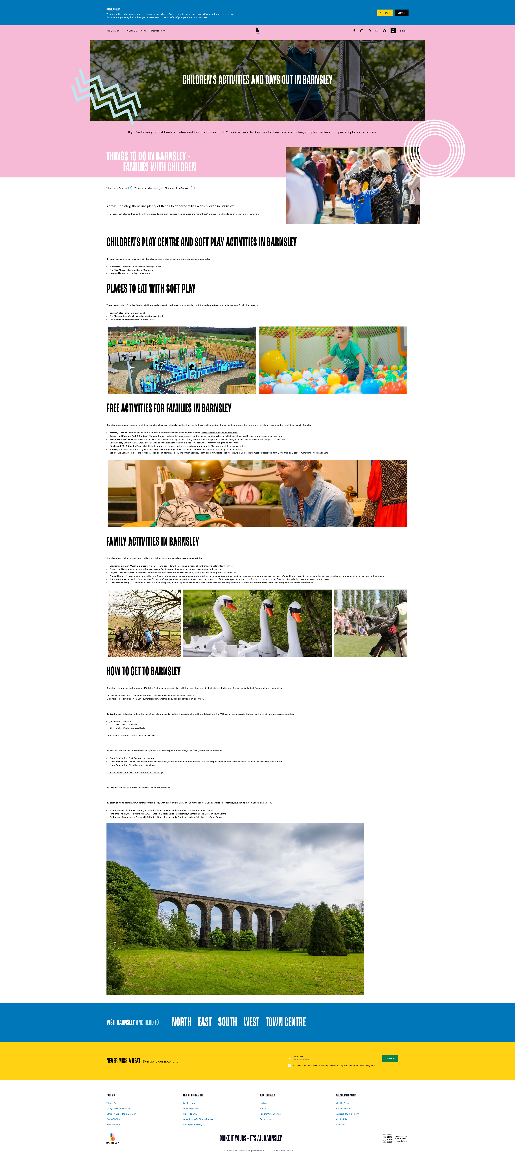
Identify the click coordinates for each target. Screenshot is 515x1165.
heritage (264, 1103)
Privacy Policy (343, 1065)
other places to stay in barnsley (199, 1119)
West (251, 1023)
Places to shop (113, 1119)
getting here (189, 1103)
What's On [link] (132, 30)
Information (156, 30)
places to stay (190, 1113)
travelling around (191, 1108)
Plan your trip (113, 1124)
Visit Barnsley (112, 30)
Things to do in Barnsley (146, 188)
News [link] (143, 30)
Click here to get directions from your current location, (132, 698)
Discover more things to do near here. (219, 432)
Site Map (340, 1124)
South (227, 1023)
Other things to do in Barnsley (121, 1113)
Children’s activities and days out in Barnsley (258, 80)
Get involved (266, 1119)
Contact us (341, 1119)
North (182, 1023)
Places (263, 1108)
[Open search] (393, 30)
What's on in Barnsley (116, 188)
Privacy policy (343, 1108)
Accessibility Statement (347, 1113)
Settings (402, 12)
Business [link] (404, 30)
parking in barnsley (192, 1124)
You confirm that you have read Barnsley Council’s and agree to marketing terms (334, 1065)
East (205, 1023)
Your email (298, 1056)
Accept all (385, 12)
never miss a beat (123, 1061)
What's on (111, 1103)
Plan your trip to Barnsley (177, 188)
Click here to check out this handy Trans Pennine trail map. (134, 772)
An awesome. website (282, 1150)
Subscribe (390, 1058)
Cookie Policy (342, 1103)
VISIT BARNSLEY (132, 1023)
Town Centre (286, 1023)
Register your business (270, 1113)
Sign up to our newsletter (161, 1061)
